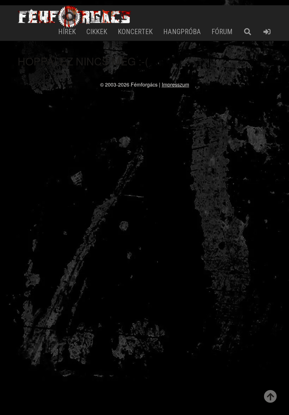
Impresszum (175, 84)
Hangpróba (182, 31)
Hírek (67, 31)
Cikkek (96, 31)
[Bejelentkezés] (267, 32)
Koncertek (135, 31)
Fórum (222, 31)
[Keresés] (247, 32)
